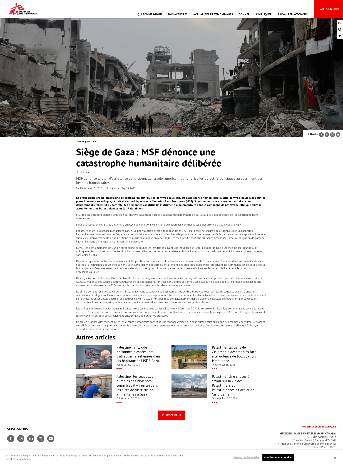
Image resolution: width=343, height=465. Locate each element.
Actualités (92, 141)
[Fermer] (335, 457)
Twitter (40, 437)
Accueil (80, 141)
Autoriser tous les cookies (278, 457)
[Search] (340, 30)
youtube (50, 437)
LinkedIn (30, 437)
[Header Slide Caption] (3, 134)
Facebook (10, 437)
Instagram (20, 437)
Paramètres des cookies (246, 457)
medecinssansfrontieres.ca (318, 426)
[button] (340, 36)
